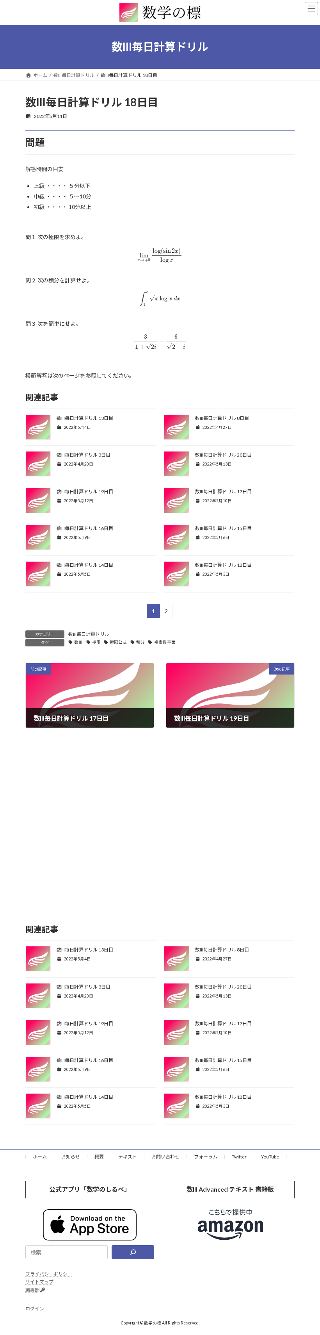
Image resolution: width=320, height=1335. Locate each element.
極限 (96, 642)
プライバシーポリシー (48, 1274)
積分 (140, 642)
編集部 (32, 1290)
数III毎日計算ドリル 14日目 (85, 565)
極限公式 (118, 642)
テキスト (127, 1157)
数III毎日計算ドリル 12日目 (223, 565)
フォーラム (205, 1157)
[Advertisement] (160, 831)
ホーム (40, 1157)
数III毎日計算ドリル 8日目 (222, 418)
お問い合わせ (165, 1157)
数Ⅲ (78, 642)
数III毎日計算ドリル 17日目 (223, 491)
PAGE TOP (305, 1286)
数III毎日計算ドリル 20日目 (223, 455)
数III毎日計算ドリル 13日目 (85, 418)
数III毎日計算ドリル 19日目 (85, 491)
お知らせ (70, 1157)
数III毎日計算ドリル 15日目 (223, 528)
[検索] (133, 1252)
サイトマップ (39, 1282)
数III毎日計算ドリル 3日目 (83, 455)
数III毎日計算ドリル (88, 634)
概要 (99, 1157)
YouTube (270, 1157)
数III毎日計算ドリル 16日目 (85, 528)
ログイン (34, 1309)
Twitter (239, 1157)
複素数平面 (164, 642)
